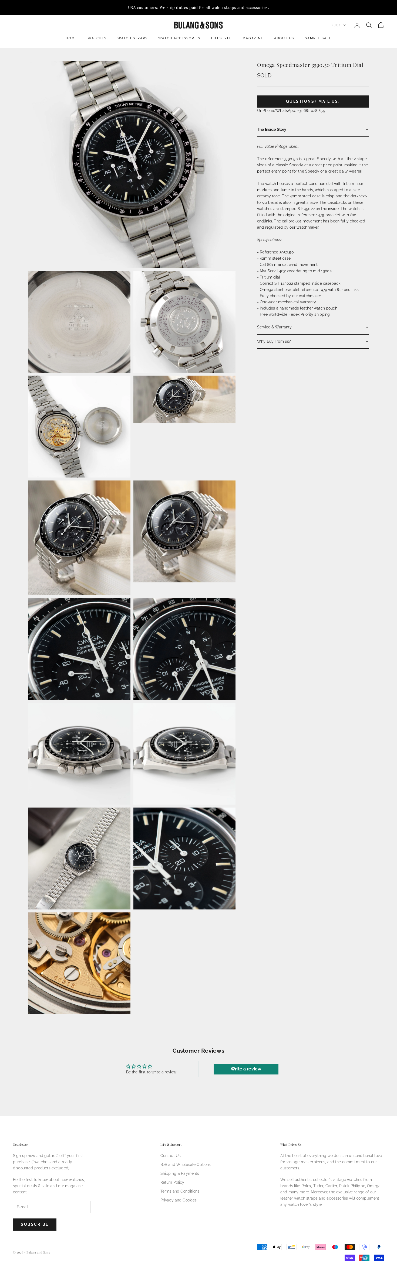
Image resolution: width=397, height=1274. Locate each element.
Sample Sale (318, 38)
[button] (313, 130)
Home (71, 38)
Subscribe (35, 1224)
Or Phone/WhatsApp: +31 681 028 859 (291, 110)
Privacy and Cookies (178, 1200)
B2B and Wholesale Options (185, 1164)
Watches (97, 38)
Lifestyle (221, 38)
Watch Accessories (179, 38)
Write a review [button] (246, 1069)
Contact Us (170, 1155)
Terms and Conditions (180, 1191)
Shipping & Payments (179, 1173)
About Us (284, 38)
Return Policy (172, 1182)
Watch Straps (132, 38)
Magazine (253, 38)
